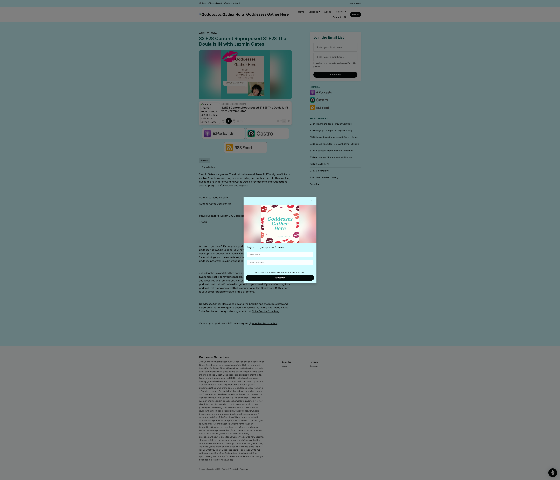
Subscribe (280, 277)
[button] (311, 201)
